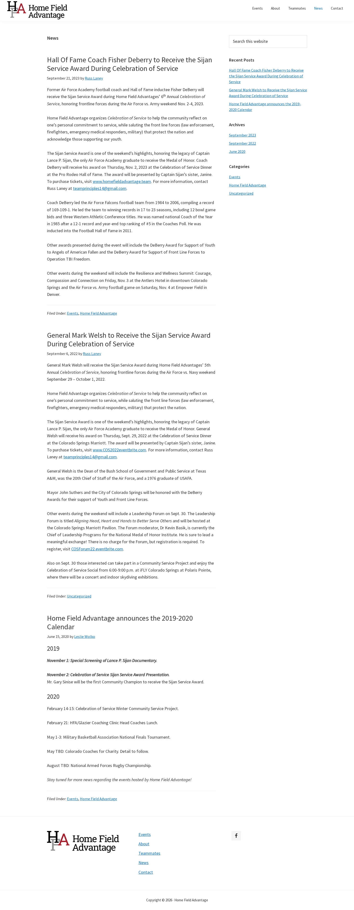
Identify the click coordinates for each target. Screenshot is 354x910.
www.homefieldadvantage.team (122, 181)
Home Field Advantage (98, 313)
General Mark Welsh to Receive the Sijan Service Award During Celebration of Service (128, 339)
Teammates (149, 853)
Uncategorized (79, 596)
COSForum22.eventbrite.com (97, 549)
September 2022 (242, 143)
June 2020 (237, 151)
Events (72, 313)
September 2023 (242, 135)
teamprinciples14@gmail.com (99, 188)
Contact (145, 872)
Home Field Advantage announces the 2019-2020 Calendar (120, 622)
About (143, 844)
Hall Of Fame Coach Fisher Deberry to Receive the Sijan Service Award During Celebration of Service (129, 64)
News (143, 862)
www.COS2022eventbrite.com (119, 450)
